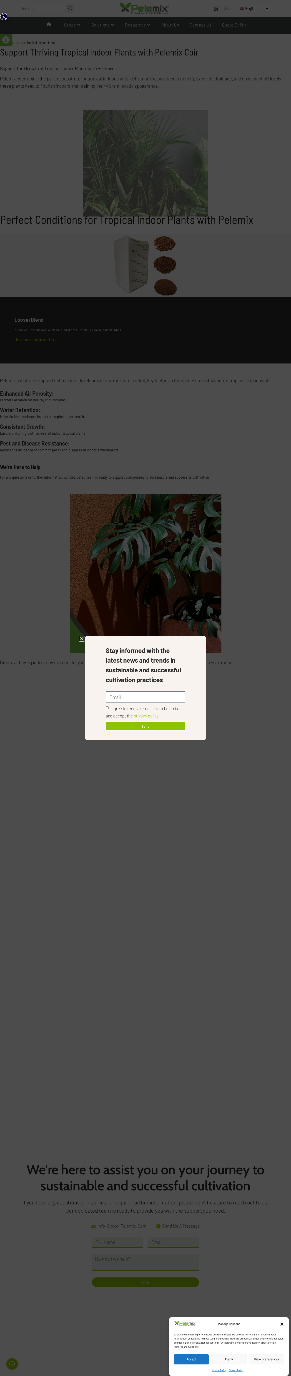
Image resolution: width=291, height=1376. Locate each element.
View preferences (266, 1359)
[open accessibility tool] (3, 16)
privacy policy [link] (146, 715)
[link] (185, 1324)
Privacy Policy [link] (236, 1370)
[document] (145, 688)
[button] (282, 1324)
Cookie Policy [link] (219, 1370)
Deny (229, 1359)
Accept (191, 1359)
